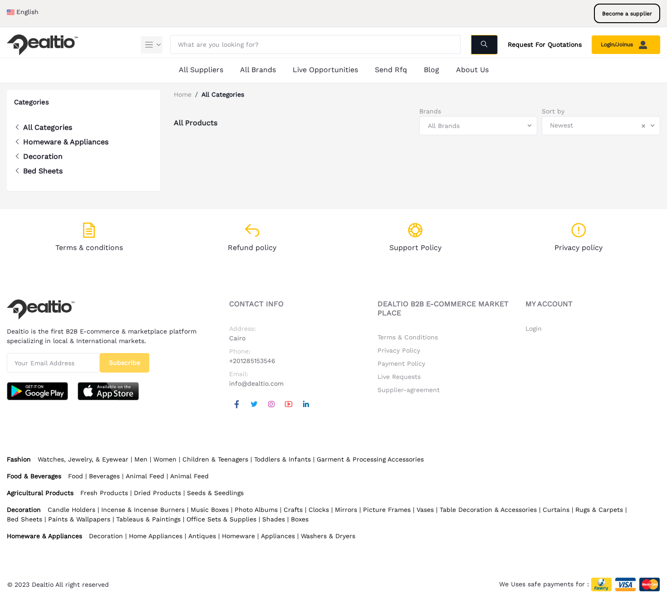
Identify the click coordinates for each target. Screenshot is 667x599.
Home (182, 94)
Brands (430, 111)
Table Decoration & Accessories (488, 509)
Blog (431, 69)
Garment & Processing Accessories (370, 459)
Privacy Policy (399, 350)
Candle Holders (71, 509)
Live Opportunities (325, 69)
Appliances (278, 536)
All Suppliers (201, 69)
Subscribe (124, 362)
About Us (472, 69)
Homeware (238, 536)
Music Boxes (210, 509)
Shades (273, 519)
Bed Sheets (43, 171)
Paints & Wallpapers (79, 519)
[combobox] (478, 125)
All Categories (47, 127)
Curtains (556, 509)
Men (140, 459)
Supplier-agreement (409, 389)
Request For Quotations (545, 44)
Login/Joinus (618, 44)
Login (533, 328)
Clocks (319, 509)
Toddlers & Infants (282, 459)
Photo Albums (256, 509)
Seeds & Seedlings (215, 492)
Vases (425, 509)
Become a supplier (627, 13)
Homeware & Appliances (65, 141)
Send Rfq (391, 69)
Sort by (553, 111)
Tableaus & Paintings (148, 519)
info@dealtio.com (256, 383)
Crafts (293, 509)
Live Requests (399, 376)
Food (75, 476)
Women (165, 459)
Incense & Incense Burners (143, 509)
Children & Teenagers (215, 459)
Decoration (43, 156)
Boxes (300, 519)
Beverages (104, 476)
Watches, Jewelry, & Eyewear (83, 459)
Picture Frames (387, 509)
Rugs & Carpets (599, 509)
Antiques (202, 536)
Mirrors (346, 509)
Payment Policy (401, 363)
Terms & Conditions (408, 337)
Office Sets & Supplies (221, 519)
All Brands (258, 69)
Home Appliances (155, 536)
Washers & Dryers (328, 536)
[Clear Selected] (643, 125)
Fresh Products (104, 492)
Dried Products (157, 492)
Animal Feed (145, 476)
